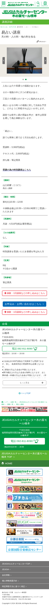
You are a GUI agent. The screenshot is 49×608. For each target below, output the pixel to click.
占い (27, 27)
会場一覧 (13, 402)
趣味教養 (20, 27)
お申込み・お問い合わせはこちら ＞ (25, 304)
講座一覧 (10, 404)
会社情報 (6, 575)
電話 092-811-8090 (22, 441)
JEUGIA (5, 569)
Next (45, 60)
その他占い (35, 27)
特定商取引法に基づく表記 (13, 586)
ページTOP (25, 393)
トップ (5, 402)
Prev (3, 60)
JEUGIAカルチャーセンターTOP (16, 564)
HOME (8, 463)
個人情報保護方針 (9, 581)
